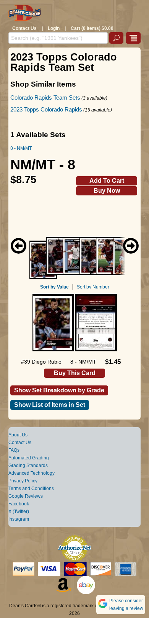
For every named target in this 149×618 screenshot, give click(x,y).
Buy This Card (75, 373)
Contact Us (24, 28)
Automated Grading (28, 458)
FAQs (13, 450)
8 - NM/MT (21, 148)
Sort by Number (93, 287)
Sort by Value (54, 287)
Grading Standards (28, 465)
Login (54, 28)
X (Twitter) (18, 511)
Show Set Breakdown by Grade (59, 390)
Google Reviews (25, 496)
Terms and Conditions (31, 488)
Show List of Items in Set (49, 405)
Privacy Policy (22, 481)
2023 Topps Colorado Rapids (46, 109)
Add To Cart (106, 180)
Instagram (18, 519)
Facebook (18, 504)
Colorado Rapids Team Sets (45, 97)
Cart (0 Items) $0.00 (92, 28)
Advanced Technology (31, 473)
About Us (18, 435)
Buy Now (107, 190)
